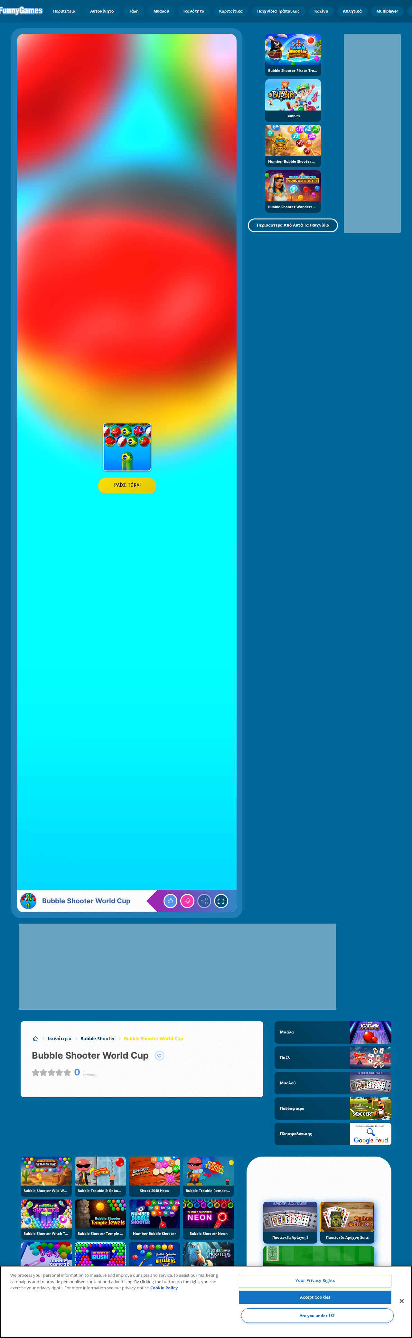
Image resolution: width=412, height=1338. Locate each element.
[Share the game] (204, 901)
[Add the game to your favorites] (159, 1056)
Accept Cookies (315, 1297)
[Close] (402, 1301)
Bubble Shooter (97, 1038)
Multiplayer (387, 11)
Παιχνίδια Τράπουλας (278, 11)
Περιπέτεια (64, 11)
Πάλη (133, 11)
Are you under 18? (317, 1315)
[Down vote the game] (187, 901)
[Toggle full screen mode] (221, 901)
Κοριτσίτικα (231, 11)
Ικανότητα (193, 11)
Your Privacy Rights (315, 1280)
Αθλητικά (352, 11)
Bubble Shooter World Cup (153, 1038)
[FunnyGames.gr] (35, 1038)
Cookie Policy (164, 1288)
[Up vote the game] (171, 901)
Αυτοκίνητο (102, 11)
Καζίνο (321, 11)
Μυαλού (161, 11)
